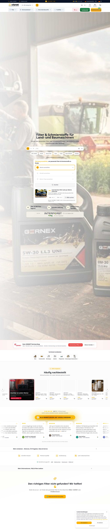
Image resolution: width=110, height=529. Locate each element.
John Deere (34, 153)
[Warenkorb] (100, 5)
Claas (61, 153)
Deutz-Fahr (48, 153)
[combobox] (91, 1)
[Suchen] (37, 5)
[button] (15, 9)
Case (55, 153)
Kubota (76, 153)
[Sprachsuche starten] (85, 5)
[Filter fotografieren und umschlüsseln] (82, 5)
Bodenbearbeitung (96, 9)
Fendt (41, 153)
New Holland (68, 153)
